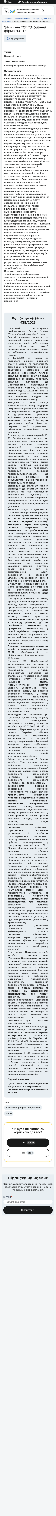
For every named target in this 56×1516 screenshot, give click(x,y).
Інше (9, 1113)
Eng (10, 2)
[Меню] (49, 11)
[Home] (21, 11)
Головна (8, 18)
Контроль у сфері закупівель (23, 1107)
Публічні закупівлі (22, 18)
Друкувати (17, 38)
